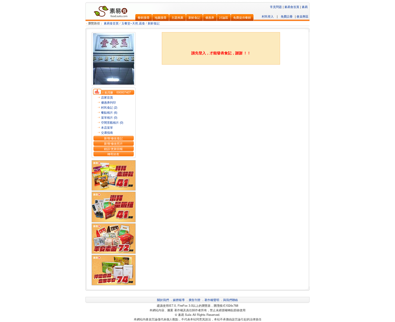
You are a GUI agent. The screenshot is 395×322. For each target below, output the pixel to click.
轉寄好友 (113, 154)
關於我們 (163, 300)
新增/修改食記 (113, 138)
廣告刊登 (194, 300)
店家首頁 (107, 97)
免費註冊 (287, 16)
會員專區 (302, 16)
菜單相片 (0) (109, 117)
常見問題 (276, 7)
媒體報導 (179, 300)
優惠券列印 (108, 102)
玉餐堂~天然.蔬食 (133, 23)
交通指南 (107, 132)
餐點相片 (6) (109, 112)
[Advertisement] (221, 76)
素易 (305, 7)
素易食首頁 (291, 7)
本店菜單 (107, 127)
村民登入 (268, 16)
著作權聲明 (211, 300)
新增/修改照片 (113, 143)
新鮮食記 (154, 23)
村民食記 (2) (109, 107)
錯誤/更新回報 (113, 149)
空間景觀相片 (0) (112, 122)
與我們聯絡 (230, 300)
